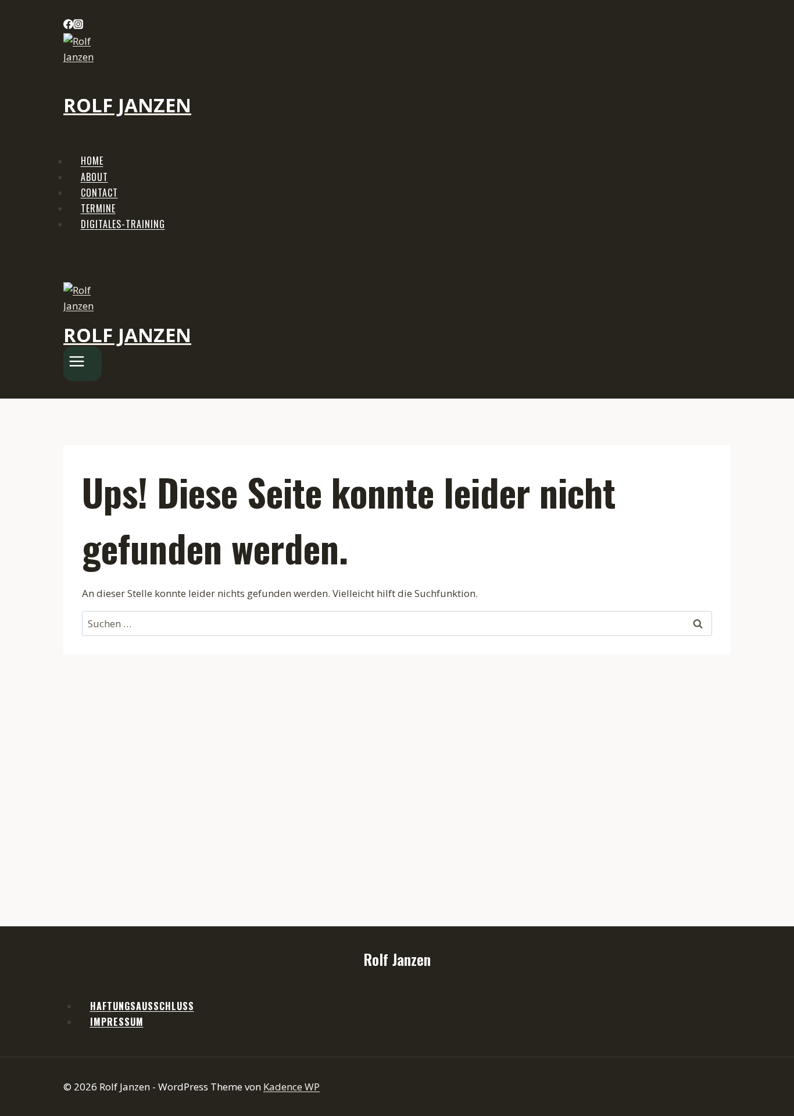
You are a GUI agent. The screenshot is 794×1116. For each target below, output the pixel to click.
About (94, 177)
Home (92, 161)
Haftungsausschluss (142, 1006)
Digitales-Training (123, 224)
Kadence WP (291, 1086)
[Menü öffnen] (82, 363)
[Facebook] (68, 25)
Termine (98, 208)
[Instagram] (78, 25)
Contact (99, 193)
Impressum (117, 1022)
